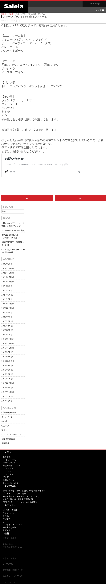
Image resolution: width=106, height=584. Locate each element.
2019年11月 (6, 343)
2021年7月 (6, 290)
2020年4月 (6, 325)
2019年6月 (6, 356)
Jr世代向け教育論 (8, 412)
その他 (4, 421)
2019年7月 (6, 352)
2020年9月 (6, 312)
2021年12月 (6, 277)
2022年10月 (6, 272)
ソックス (9, 474)
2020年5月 (6, 321)
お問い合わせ (8, 480)
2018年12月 (6, 383)
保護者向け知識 (8, 439)
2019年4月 (6, 365)
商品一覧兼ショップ (11, 465)
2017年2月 (6, 400)
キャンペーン (7, 416)
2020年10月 (6, 308)
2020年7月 (6, 317)
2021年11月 (6, 281)
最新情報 (5, 443)
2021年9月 (6, 286)
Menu (99, 10)
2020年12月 (6, 303)
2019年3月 (6, 370)
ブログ (10, 14)
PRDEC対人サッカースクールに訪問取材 (20, 502)
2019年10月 (6, 347)
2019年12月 (6, 339)
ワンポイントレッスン (11, 434)
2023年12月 (6, 268)
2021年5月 (6, 295)
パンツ (8, 471)
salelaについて (9, 462)
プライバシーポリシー (12, 483)
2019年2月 (6, 374)
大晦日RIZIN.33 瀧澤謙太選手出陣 (18, 499)
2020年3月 (6, 330)
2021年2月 (6, 299)
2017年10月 (6, 392)
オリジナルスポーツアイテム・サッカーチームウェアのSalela (14, 6)
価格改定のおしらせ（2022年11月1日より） (22, 496)
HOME (3, 14)
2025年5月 (6, 264)
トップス (9, 468)
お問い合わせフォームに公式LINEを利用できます (24, 490)
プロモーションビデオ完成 (13, 230)
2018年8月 (6, 387)
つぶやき (5, 425)
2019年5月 (6, 361)
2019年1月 (6, 378)
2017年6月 (6, 396)
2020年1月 (6, 334)
